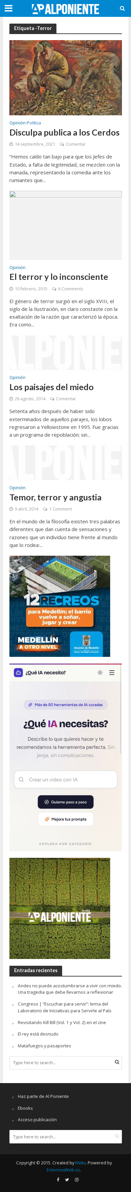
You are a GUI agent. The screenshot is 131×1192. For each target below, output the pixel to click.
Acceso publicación (37, 1119)
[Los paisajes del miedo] (65, 352)
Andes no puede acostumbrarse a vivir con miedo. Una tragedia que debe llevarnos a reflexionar (70, 989)
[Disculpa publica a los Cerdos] (65, 77)
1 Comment (60, 509)
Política (34, 123)
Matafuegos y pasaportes (44, 1046)
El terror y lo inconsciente (58, 276)
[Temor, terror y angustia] (65, 462)
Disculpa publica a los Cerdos (64, 132)
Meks (80, 1163)
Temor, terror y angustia (55, 497)
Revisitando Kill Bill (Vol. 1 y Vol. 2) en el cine (62, 1022)
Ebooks (25, 1108)
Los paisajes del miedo (51, 387)
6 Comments (70, 289)
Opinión (17, 123)
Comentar (76, 144)
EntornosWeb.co (63, 1170)
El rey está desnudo (38, 1034)
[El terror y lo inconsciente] (65, 224)
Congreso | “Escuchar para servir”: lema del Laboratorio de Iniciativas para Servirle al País (65, 1007)
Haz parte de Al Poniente (43, 1096)
